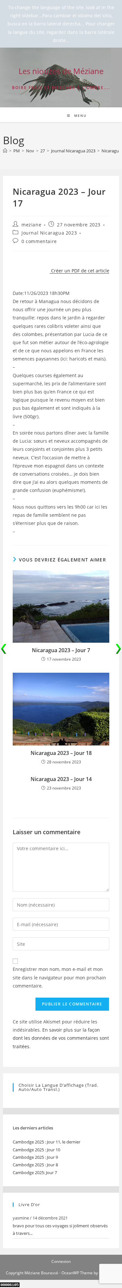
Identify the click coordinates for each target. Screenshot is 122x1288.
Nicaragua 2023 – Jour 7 (61, 650)
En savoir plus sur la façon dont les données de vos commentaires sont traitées (61, 1038)
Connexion (61, 1261)
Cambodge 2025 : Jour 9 (35, 1157)
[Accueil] (5, 151)
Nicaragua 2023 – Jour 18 (61, 753)
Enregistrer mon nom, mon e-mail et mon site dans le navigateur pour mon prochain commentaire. (59, 977)
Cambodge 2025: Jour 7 (35, 1172)
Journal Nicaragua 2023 (49, 233)
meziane (31, 225)
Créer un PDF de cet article (79, 271)
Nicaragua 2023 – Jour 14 (61, 779)
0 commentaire (39, 241)
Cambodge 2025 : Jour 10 (36, 1150)
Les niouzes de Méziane (61, 71)
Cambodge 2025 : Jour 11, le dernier (46, 1142)
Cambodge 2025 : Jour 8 (35, 1165)
